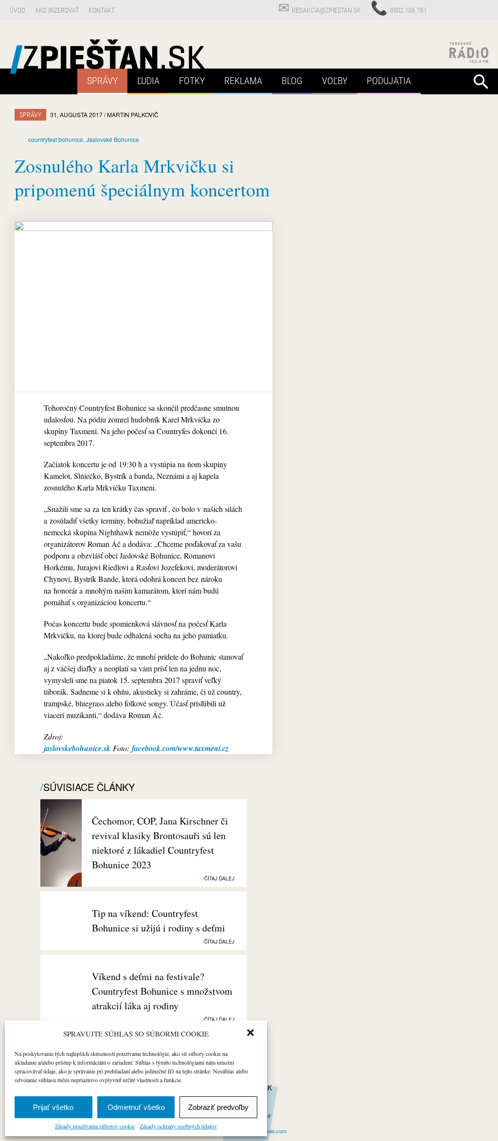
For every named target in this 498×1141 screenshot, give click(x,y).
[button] (251, 1033)
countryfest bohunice (55, 139)
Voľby (334, 80)
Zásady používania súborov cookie (95, 1126)
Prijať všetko (53, 1107)
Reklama (243, 80)
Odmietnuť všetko (136, 1107)
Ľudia (148, 80)
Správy (102, 80)
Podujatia (389, 80)
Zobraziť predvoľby (218, 1107)
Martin (133, 114)
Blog (292, 80)
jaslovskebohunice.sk (77, 748)
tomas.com (268, 1131)
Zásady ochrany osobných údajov (178, 1126)
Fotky (192, 80)
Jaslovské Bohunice (112, 139)
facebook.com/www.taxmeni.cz (180, 748)
